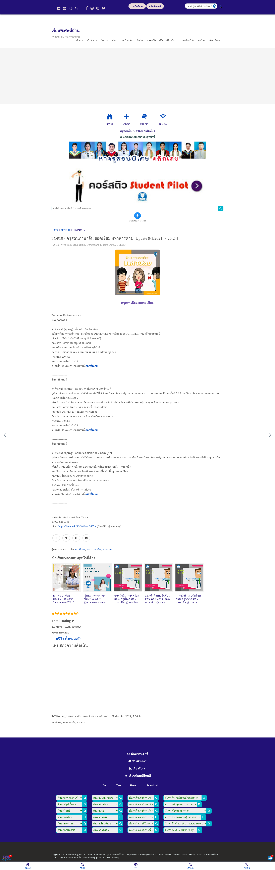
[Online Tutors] (163, 117)
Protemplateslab (147, 854)
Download (152, 785)
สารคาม (66, 229)
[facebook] (87, 8)
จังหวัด (140, 40)
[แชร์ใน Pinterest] (76, 538)
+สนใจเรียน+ (137, 6)
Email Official (181, 854)
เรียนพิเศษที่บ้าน (65, 30)
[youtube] (64, 8)
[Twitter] (103, 8)
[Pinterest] (97, 8)
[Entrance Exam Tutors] (144, 117)
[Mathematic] (126, 117)
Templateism (131, 854)
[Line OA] (70, 8)
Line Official (196, 854)
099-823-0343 (164, 854)
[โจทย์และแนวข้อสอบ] (270, 858)
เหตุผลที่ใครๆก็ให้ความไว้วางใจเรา (162, 40)
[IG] (92, 8)
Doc (105, 785)
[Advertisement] (137, 76)
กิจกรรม (104, 40)
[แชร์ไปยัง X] (66, 538)
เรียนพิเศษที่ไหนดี (139, 775)
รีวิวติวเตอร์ (139, 761)
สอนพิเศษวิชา (188, 40)
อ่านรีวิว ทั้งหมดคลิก (67, 639)
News (133, 785)
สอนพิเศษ (79, 549)
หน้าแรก (79, 40)
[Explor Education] (109, 117)
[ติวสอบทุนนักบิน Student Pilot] (137, 201)
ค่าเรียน (201, 40)
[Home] (58, 8)
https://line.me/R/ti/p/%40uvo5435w (77, 526)
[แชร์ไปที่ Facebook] (56, 538)
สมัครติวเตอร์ (155, 6)
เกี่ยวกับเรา (92, 40)
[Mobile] (76, 8)
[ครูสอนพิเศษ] (137, 164)
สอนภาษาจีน (94, 549)
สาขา (114, 40)
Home (55, 229)
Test (118, 785)
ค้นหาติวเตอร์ (215, 40)
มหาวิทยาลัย (127, 40)
